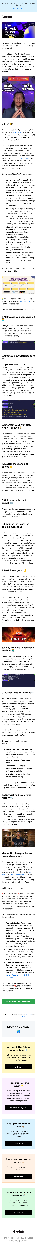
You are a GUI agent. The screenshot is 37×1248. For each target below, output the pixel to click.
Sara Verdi (28, 1015)
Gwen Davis (21, 1017)
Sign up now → (18, 8)
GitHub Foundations (17, 875)
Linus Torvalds (24, 158)
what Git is (17, 132)
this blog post (25, 301)
